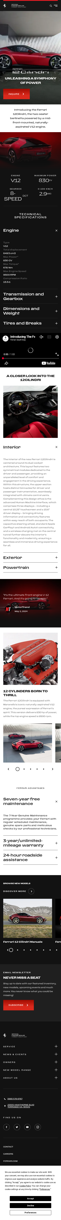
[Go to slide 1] (18, 769)
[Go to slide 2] (24, 769)
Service (9, 1047)
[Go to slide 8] (57, 950)
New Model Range (17, 1070)
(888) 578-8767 (14, 1099)
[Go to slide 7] (50, 950)
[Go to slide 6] (44, 950)
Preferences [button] (45, 1189)
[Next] (52, 769)
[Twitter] (17, 1127)
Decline (30, 1206)
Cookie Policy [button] (25, 1186)
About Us (10, 1078)
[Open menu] (56, 6)
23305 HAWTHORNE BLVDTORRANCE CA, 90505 (20, 1106)
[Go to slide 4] (37, 769)
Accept (30, 1198)
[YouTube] (27, 1127)
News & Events (15, 1054)
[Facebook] (6, 1127)
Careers (8, 1154)
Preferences (30, 1213)
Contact (8, 1147)
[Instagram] (37, 1127)
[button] (30, 230)
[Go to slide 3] (31, 769)
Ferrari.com (10, 1161)
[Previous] (8, 769)
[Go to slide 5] (44, 769)
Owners (9, 1062)
